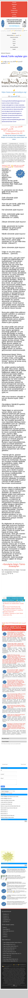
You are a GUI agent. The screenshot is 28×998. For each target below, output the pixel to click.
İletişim (14, 6)
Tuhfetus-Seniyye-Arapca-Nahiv (7, 817)
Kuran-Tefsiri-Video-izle (8, 931)
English (14, 49)
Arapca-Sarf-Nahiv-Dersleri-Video (8, 800)
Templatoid (6, 968)
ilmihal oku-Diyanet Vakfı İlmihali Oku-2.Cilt (15, 901)
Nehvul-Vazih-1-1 (4, 809)
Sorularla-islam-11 (13, 143)
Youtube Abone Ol (6, 623)
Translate (10, 793)
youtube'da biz (14, 12)
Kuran (4, 927)
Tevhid (14, 39)
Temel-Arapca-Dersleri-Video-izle (7, 815)
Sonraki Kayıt (4, 764)
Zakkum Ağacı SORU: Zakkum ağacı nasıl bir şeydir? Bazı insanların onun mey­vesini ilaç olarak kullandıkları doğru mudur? (16, 645)
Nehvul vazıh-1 (6, 955)
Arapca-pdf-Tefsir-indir (7, 949)
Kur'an (14, 41)
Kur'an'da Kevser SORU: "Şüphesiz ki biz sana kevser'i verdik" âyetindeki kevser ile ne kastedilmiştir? (15, 671)
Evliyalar (5, 916)
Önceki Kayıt (23, 764)
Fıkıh (14, 45)
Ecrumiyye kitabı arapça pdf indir (13, 875)
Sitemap (14, 8)
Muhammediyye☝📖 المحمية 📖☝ (14, 35)
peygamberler (6, 919)
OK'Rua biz (14, 16)
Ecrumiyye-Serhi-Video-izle (6, 804)
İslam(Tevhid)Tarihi (14, 47)
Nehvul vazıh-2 (6, 957)
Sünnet (14, 43)
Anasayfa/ (4, 143)
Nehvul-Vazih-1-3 (4, 813)
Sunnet (4, 932)
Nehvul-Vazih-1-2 (4, 811)
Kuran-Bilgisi (6, 929)
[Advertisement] (14, 585)
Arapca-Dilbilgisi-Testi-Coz (6, 798)
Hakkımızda (14, 4)
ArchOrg (14, 14)
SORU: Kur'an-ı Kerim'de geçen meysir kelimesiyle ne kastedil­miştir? (16, 715)
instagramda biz (14, 10)
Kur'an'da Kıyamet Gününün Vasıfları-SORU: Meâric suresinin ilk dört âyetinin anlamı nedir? (16, 706)
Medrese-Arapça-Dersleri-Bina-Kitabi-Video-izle (10, 806)
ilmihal (4, 936)
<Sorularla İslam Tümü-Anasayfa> (14, 565)
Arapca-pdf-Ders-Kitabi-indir (6, 802)
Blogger (15, 986)
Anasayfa (14, 2)
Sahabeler (5, 917)
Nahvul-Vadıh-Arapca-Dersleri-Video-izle (9, 807)
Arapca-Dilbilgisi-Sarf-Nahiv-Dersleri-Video (9, 796)
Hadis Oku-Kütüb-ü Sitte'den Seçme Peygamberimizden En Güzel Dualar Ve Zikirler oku (16, 883)
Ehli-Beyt (5, 914)
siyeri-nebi (5, 921)
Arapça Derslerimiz (14, 37)
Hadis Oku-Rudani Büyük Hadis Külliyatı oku (16, 869)
